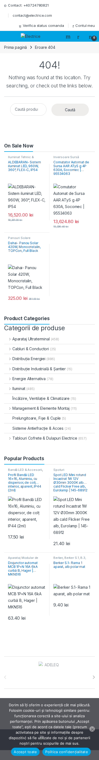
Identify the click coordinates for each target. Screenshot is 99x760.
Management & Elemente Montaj (41, 408)
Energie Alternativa (29, 378)
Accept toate (25, 752)
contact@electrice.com (32, 15)
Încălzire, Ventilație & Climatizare (41, 398)
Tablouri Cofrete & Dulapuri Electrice (44, 438)
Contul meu (85, 25)
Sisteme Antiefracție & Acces (38, 428)
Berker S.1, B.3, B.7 (69, 559)
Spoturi (58, 470)
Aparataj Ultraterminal (31, 339)
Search (69, 36)
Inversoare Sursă (66, 157)
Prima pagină (15, 47)
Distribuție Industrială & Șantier (39, 368)
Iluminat (18, 388)
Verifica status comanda (43, 25)
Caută (70, 109)
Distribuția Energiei (28, 358)
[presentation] (93, 677)
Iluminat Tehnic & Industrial (21, 158)
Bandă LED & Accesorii (25, 470)
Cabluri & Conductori (30, 348)
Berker (58, 558)
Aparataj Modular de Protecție (23, 559)
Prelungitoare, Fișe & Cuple (36, 418)
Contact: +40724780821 (28, 5)
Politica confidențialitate (66, 752)
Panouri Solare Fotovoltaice (19, 239)
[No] (92, 729)
